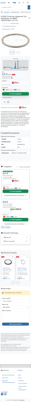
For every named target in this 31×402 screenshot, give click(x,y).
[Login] (19, 2)
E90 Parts (22, 400)
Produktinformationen (9, 26)
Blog (19, 375)
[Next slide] (18, 282)
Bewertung (5, 304)
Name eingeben (6, 298)
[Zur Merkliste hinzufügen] (29, 18)
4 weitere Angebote (7, 97)
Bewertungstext (6, 310)
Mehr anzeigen (6, 227)
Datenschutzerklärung (8, 375)
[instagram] (5, 394)
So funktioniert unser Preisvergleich (22, 388)
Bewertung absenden (15, 324)
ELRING (19, 139)
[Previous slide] (13, 282)
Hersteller (21, 380)
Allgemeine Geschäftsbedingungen (8, 381)
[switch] (18, 166)
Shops (20, 378)
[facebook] (2, 394)
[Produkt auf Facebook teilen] (8, 102)
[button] (3, 40)
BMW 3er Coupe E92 (9, 241)
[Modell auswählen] (9, 2)
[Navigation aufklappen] (28, 2)
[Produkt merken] (12, 257)
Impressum (5, 378)
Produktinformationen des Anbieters (14, 195)
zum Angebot (16, 94)
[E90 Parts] (3, 2)
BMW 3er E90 (7, 237)
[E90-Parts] (1, 12)
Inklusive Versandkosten (25, 167)
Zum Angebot (16, 191)
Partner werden (22, 383)
